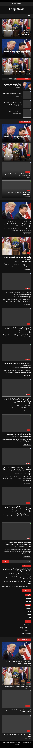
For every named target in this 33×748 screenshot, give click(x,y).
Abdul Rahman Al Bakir (23, 511)
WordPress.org (26, 633)
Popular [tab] (11, 78)
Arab (28, 69)
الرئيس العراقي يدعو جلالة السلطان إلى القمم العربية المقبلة (27, 113)
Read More (27, 233)
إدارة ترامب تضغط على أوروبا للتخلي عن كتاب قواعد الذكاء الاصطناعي (16, 496)
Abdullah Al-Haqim (10, 34)
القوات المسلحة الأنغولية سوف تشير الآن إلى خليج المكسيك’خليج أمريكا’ (27, 104)
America (15, 27)
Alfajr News (16, 9)
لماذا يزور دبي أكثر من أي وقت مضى (16, 423)
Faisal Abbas (25, 225)
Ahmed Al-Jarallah (24, 436)
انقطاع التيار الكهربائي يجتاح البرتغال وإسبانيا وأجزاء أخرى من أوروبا (16, 388)
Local (28, 538)
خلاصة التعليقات (27, 630)
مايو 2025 (28, 598)
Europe (27, 394)
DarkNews (25, 742)
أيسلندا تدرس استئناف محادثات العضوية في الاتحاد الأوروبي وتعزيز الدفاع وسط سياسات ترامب (16, 456)
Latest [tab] (26, 78)
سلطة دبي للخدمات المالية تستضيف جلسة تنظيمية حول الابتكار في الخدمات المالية (16, 531)
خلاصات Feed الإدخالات (25, 627)
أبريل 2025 (28, 601)
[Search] (3, 16)
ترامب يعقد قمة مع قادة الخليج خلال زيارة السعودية (27, 95)
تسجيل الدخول (27, 625)
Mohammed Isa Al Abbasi (22, 403)
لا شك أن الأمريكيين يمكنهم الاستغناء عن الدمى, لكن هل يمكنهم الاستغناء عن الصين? (27, 86)
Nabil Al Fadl (25, 473)
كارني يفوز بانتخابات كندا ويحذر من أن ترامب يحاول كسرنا (16, 352)
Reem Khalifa (25, 261)
